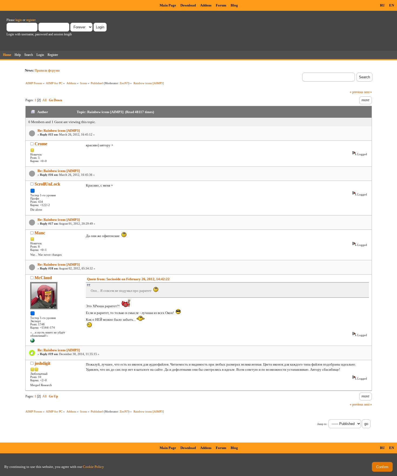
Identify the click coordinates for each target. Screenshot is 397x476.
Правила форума (47, 70)
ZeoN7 (124, 83)
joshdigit (42, 363)
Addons (205, 5)
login (18, 20)
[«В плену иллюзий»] (32, 341)
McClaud (43, 277)
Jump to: (322, 424)
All (44, 100)
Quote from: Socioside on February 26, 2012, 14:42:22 (128, 279)
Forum (221, 5)
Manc (40, 233)
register (30, 20)
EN (391, 5)
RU (382, 5)
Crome (41, 143)
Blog (234, 5)
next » (368, 92)
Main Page (168, 5)
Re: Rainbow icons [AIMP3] (59, 131)
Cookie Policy (93, 467)
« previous (356, 92)
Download (188, 5)
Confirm (382, 467)
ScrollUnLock (47, 184)
